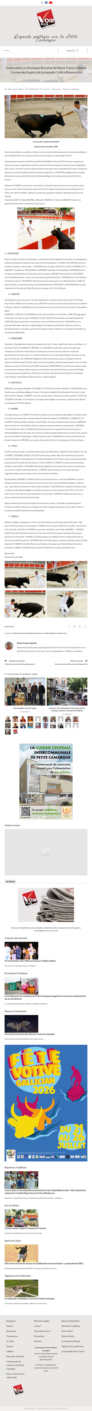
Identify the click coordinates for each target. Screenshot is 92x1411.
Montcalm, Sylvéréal (15, 1356)
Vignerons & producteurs (72, 1346)
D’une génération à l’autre (72, 1351)
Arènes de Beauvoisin (20, 633)
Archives (38, 1341)
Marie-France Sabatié (16, 89)
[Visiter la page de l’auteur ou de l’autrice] (9, 645)
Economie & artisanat (70, 1341)
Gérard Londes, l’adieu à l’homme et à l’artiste (25, 1228)
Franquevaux (12, 1336)
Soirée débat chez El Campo (24, 708)
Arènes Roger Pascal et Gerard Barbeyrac (42, 633)
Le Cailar (10, 1341)
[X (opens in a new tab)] (42, 2)
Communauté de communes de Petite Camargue (15, 1365)
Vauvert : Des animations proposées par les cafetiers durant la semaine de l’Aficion (67, 709)
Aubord (9, 1326)
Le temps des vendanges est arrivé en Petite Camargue (30, 1298)
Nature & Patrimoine (70, 1321)
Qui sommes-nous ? (42, 1331)
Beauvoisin (56, 89)
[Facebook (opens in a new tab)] (46, 2)
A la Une (46, 89)
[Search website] (73, 50)
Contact (37, 1326)
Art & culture (67, 1331)
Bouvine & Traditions (71, 89)
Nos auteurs (39, 1336)
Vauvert (9, 1346)
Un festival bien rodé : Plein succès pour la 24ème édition (30, 961)
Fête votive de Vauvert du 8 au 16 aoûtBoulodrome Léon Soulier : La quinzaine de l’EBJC (44, 1263)
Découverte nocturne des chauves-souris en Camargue (30, 1034)
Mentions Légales (42, 1321)
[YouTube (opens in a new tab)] (50, 2)
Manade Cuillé (62, 633)
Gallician (10, 1351)
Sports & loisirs (67, 1336)
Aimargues (11, 1321)
